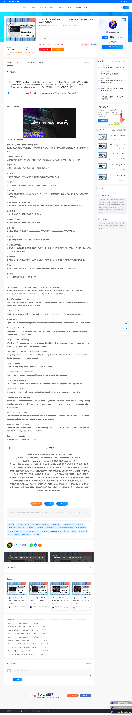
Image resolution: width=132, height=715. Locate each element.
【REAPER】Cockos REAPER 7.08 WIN (67, 558)
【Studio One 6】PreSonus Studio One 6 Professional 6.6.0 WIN (16, 599)
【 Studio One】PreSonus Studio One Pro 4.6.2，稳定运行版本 (23, 654)
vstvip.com (46, 461)
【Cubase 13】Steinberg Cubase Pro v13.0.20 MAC (25, 558)
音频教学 (61, 7)
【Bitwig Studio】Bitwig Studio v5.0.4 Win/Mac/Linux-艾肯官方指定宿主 (117, 154)
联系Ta (121, 37)
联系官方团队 (73, 696)
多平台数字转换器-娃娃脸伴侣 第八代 (112, 67)
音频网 (74, 531)
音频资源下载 (83, 531)
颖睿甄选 (16, 534)
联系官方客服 (112, 47)
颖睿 (9, 534)
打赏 (49, 503)
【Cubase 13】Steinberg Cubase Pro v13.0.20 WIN (117, 145)
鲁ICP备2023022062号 (42, 711)
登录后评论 (17, 679)
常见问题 (20, 63)
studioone (39, 527)
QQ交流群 (104, 120)
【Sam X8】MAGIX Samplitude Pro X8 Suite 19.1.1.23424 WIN (38, 599)
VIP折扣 (49, 44)
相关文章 (31, 63)
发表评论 (41, 63)
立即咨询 (86, 62)
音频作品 (34, 7)
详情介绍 (10, 63)
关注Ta (106, 37)
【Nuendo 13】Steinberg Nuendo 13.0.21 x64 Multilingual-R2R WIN (81, 599)
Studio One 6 (72, 84)
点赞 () (85, 44)
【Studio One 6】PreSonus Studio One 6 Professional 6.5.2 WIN (23, 637)
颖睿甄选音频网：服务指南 (109, 74)
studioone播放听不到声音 (16, 531)
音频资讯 (69, 7)
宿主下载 (20, 14)
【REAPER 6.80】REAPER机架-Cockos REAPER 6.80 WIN (117, 176)
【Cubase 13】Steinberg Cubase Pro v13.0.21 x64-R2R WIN (60, 599)
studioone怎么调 (81, 527)
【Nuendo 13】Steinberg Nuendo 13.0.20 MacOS (22, 651)
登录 (126, 7)
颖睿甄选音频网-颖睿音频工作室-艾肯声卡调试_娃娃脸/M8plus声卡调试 (28, 513)
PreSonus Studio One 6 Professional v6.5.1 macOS (33, 524)
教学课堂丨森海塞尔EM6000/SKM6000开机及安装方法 (112, 89)
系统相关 (52, 7)
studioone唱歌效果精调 (65, 527)
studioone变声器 (50, 527)
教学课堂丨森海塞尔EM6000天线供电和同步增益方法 (112, 81)
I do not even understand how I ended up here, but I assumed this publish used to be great (112, 225)
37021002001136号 (28, 711)
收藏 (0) (94, 44)
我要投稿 (125, 14)
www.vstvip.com (48, 82)
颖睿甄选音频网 (44, 25)
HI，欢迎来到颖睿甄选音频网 (11, 1)
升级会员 (91, 31)
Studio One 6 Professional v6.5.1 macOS (61, 93)
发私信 (113, 37)
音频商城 (78, 7)
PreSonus (41, 93)
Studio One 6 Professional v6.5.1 (61, 458)
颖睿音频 (36, 534)
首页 (7, 14)
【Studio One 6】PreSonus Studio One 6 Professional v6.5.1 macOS (23, 644)
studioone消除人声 (32, 531)
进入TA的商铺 (112, 42)
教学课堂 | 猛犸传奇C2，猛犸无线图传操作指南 (112, 98)
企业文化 (87, 7)
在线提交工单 (86, 696)
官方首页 (25, 7)
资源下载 (43, 7)
